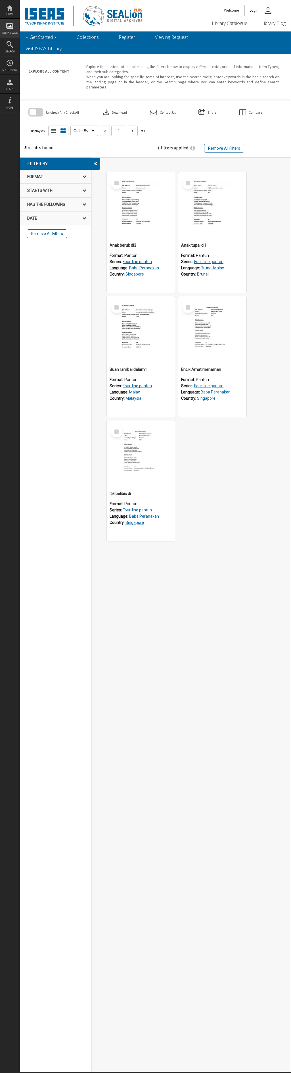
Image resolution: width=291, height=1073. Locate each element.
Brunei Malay (212, 268)
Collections (88, 37)
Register (127, 37)
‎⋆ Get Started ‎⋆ (41, 37)
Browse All (10, 33)
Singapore (134, 274)
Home (10, 14)
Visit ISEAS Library (44, 48)
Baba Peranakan (144, 268)
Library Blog (273, 23)
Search (10, 51)
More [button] (9, 107)
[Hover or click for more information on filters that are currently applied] (192, 148)
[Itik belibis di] (141, 454)
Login (10, 89)
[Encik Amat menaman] (212, 330)
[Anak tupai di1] (212, 206)
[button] (163, 112)
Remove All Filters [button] (224, 148)
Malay (134, 392)
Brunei (203, 274)
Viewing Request (171, 37)
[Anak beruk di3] (141, 206)
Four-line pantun (137, 261)
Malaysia (133, 398)
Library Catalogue (229, 23)
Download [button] (114, 112)
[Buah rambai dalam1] (141, 330)
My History (9, 70)
